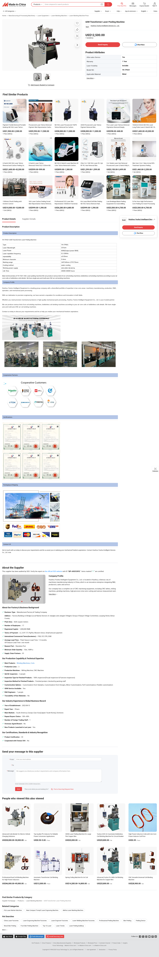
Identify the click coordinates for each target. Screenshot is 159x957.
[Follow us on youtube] (149, 936)
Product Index (116, 943)
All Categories (9, 11)
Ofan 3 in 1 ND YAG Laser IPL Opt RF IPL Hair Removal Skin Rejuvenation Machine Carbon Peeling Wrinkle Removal (92, 164)
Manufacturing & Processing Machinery (22, 16)
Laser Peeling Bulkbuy (76, 926)
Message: (11, 771)
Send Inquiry (103, 45)
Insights (125, 943)
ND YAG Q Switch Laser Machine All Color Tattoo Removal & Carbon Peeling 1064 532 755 (66, 164)
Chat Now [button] (141, 45)
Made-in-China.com (70, 945)
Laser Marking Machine (59, 16)
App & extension (130, 11)
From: (12, 759)
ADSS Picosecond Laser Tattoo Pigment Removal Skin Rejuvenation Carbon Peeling (91, 126)
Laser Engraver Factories (59, 921)
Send (18, 789)
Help (118, 11)
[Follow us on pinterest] (152, 936)
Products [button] (37, 4)
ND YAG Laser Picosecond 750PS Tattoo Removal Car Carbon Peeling (66, 126)
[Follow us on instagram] (146, 936)
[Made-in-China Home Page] (14, 4)
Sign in (154, 6)
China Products (46, 943)
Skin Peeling (127, 921)
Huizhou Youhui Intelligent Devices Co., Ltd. (105, 26)
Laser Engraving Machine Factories (35, 921)
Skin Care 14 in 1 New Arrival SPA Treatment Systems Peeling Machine (143, 164)
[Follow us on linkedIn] (156, 936)
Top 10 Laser (47, 926)
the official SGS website (53, 571)
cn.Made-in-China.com (99, 945)
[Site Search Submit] (108, 4)
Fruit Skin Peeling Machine (29, 926)
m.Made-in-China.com (84, 945)
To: (13, 765)
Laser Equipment (43, 16)
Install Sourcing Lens (56, 936)
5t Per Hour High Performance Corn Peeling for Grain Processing (143, 202)
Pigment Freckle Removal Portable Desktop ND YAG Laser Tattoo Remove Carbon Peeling (14, 126)
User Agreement (91, 949)
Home (4, 16)
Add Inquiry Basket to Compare (42, 85)
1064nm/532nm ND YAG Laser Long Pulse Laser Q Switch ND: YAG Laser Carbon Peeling (144, 126)
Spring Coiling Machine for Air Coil (76, 877)
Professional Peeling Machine (109, 921)
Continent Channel (104, 943)
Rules (155, 11)
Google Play (21, 936)
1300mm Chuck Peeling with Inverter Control (12, 202)
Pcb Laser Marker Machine (13, 910)
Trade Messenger (36, 936)
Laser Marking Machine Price (79, 16)
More (4, 930)
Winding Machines (23, 663)
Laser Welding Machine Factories (83, 921)
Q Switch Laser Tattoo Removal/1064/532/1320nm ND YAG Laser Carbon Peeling (40, 164)
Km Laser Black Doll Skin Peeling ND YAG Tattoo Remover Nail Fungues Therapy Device (91, 202)
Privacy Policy (112, 949)
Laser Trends (60, 926)
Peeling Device (140, 921)
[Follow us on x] (143, 936)
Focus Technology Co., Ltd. (64, 949)
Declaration (102, 949)
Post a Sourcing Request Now (62, 789)
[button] (102, 4)
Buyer (107, 11)
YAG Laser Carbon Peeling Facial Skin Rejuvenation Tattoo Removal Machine (40, 202)
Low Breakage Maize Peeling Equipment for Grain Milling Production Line (116, 202)
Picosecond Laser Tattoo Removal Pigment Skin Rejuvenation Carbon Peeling (40, 126)
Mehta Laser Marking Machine (73, 910)
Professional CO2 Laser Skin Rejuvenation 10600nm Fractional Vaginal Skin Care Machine (66, 202)
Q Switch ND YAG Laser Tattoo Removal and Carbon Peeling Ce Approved (13, 164)
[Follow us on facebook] (140, 936)
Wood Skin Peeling (10, 926)
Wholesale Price (92, 943)
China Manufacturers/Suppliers (62, 943)
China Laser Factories (11, 921)
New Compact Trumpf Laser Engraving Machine (42, 910)
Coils (33, 663)
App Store (7, 936)
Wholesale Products (79, 943)
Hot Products (35, 943)
